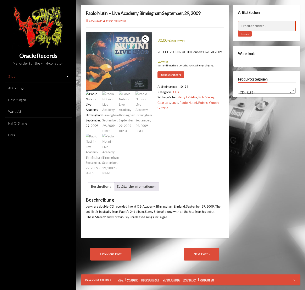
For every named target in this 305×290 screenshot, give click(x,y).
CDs (176, 92)
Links (11, 135)
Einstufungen (17, 100)
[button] (145, 39)
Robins (203, 102)
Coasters (163, 102)
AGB (120, 279)
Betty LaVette (187, 97)
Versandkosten (171, 279)
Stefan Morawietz (116, 20)
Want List (14, 111)
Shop (11, 76)
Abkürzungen (17, 88)
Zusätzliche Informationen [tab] (136, 186)
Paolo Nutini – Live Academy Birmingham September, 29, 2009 (143, 13)
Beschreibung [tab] (101, 186)
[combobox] (267, 91)
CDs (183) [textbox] (265, 92)
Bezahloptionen (150, 279)
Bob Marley (206, 97)
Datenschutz (207, 279)
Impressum (189, 279)
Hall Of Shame (17, 123)
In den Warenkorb (170, 74)
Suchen (245, 33)
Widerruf (132, 279)
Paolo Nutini (188, 102)
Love (174, 102)
